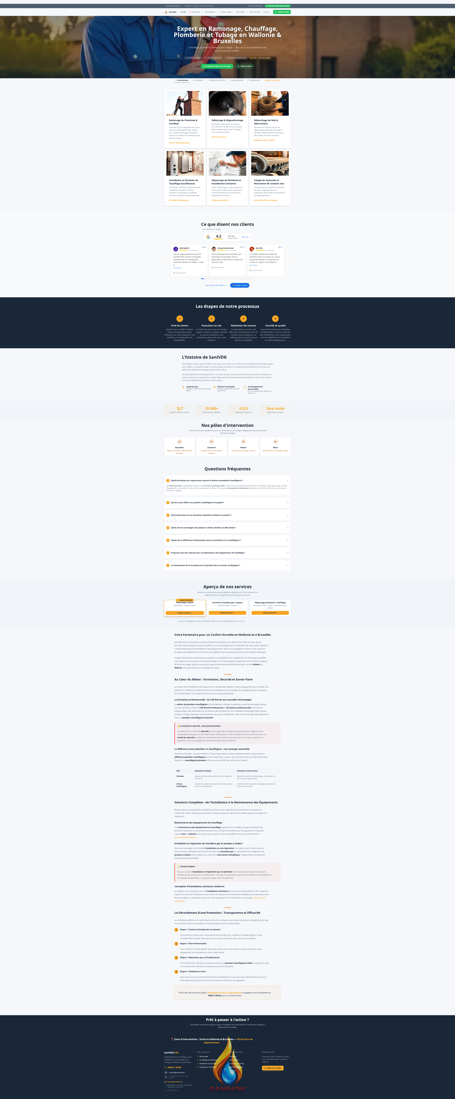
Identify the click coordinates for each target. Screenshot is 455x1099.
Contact (266, 12)
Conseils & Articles (236, 1063)
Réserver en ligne (274, 1068)
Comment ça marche (217, 80)
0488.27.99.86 (283, 12)
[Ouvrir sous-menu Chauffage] (202, 12)
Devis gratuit (255, 12)
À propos (233, 1056)
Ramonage (203, 1056)
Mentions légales (236, 1067)
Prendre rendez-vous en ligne (278, 6)
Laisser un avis (241, 285)
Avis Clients (234, 1060)
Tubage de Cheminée (207, 1067)
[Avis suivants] (288, 260)
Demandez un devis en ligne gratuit (224, 992)
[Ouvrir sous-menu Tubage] (247, 12)
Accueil (183, 12)
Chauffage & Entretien (208, 1060)
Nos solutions (183, 80)
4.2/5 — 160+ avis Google (261, 58)
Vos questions (254, 80)
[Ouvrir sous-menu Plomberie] (217, 12)
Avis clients (198, 80)
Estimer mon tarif (272, 80)
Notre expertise (237, 80)
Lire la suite (177, 268)
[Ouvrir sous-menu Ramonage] (233, 12)
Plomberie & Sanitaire (208, 1063)
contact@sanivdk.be (177, 1072)
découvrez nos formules (185, 837)
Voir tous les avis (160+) (215, 285)
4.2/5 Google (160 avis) (174, 1082)
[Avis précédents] (166, 260)
